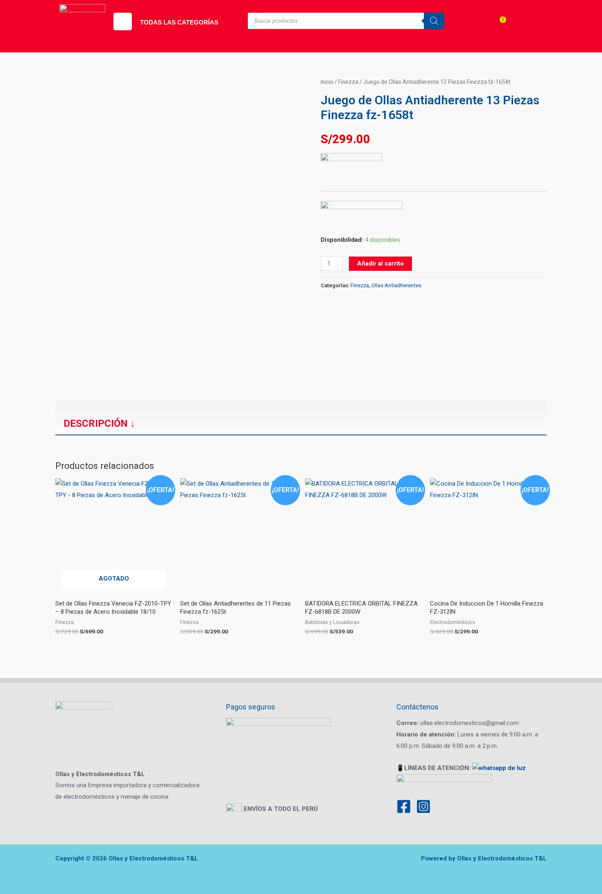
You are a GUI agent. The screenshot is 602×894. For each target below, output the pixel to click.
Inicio (327, 82)
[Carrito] (497, 27)
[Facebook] (403, 806)
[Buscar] (434, 21)
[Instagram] (423, 806)
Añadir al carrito (380, 263)
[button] (123, 21)
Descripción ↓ (99, 423)
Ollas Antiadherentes (396, 285)
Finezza (348, 82)
